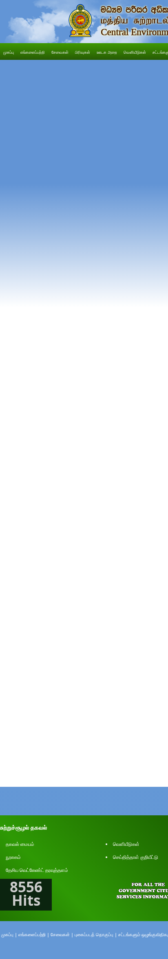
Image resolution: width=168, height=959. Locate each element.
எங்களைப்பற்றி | (33, 934)
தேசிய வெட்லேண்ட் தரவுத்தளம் (37, 870)
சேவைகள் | (62, 934)
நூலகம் (13, 857)
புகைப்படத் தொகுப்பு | (96, 934)
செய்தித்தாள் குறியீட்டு (135, 857)
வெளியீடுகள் (126, 844)
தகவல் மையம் (20, 844)
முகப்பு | (9, 934)
